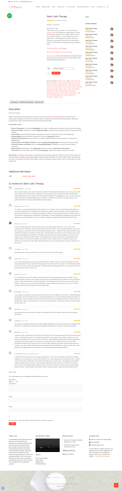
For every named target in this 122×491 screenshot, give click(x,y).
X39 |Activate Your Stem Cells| (53, 484)
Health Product (62, 81)
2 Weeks (24, 176)
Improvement (58, 87)
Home (38, 7)
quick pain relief (59, 93)
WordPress (63, 486)
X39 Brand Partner (41, 464)
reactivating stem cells (58, 116)
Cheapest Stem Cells (55, 48)
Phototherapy (50, 93)
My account (70, 7)
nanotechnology (63, 91)
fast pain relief (67, 85)
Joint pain (55, 89)
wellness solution (51, 32)
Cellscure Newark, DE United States (100, 439)
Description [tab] (14, 102)
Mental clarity (67, 89)
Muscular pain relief (52, 91)
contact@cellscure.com (97, 445)
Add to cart (56, 73)
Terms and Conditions (42, 458)
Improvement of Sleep (69, 87)
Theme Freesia (73, 484)
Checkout (61, 7)
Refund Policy (39, 462)
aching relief (73, 81)
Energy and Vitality (57, 85)
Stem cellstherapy (55, 95)
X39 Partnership (83, 7)
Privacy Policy (39, 460)
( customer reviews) (60, 20)
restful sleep (37, 148)
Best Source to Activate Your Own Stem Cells (60, 52)
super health (64, 95)
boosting (65, 83)
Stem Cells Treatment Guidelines (73, 440)
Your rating (12, 379)
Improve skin (50, 87)
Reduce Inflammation (71, 93)
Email (11, 406)
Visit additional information (102, 456)
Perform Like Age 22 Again (71, 445)
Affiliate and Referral (68, 454)
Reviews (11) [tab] (39, 102)
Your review (12, 383)
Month (29, 176)
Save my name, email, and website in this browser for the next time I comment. (31, 420)
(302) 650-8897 (14, 1)
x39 (61, 97)
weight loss (56, 97)
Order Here (50, 56)
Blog (93, 7)
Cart (53, 7)
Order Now (46, 7)
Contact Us (101, 7)
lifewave (60, 89)
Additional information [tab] (26, 102)
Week (33, 176)
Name (11, 396)
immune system (76, 85)
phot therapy (71, 91)
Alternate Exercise (57, 83)
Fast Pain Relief (16, 136)
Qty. (49, 68)
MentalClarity (75, 89)
